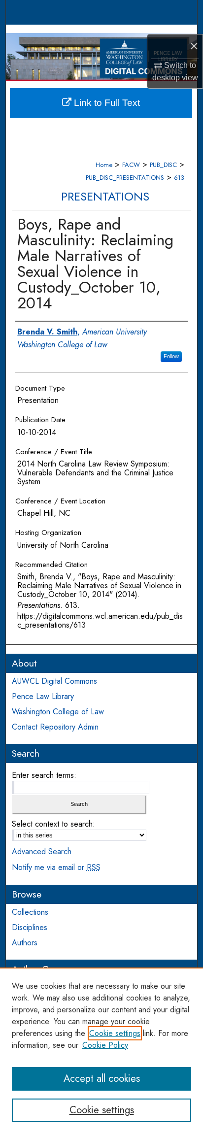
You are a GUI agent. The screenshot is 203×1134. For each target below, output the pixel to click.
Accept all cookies (102, 1078)
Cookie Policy (105, 1045)
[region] (101, 1050)
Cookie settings (114, 1033)
